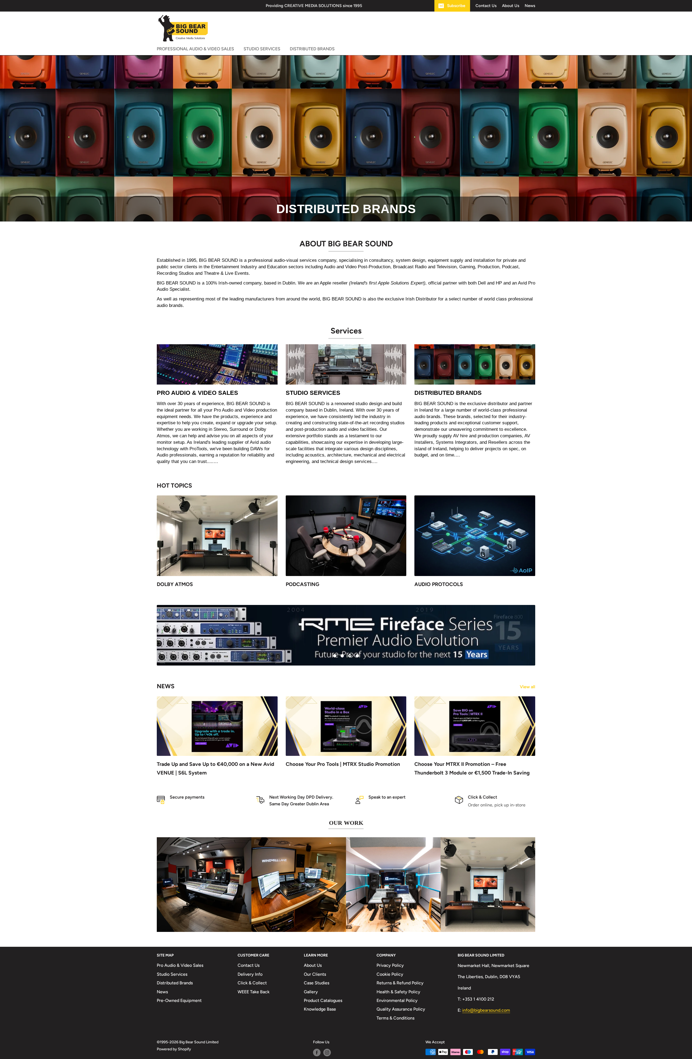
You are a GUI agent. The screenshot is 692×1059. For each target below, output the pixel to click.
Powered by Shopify (174, 1049)
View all (528, 687)
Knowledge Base (320, 1009)
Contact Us (486, 5)
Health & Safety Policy (398, 992)
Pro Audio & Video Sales (180, 965)
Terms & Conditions (395, 1018)
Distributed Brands (175, 983)
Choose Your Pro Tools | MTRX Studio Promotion (343, 764)
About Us (510, 5)
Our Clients (315, 974)
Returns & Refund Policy (400, 983)
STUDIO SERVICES (262, 48)
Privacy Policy (390, 965)
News (530, 5)
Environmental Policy (397, 1000)
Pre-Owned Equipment (179, 1000)
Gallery (311, 992)
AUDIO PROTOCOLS (438, 584)
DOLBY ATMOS (175, 584)
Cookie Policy (390, 974)
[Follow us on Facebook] (317, 1053)
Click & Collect (252, 983)
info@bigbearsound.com (486, 1010)
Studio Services (172, 974)
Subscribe (456, 5)
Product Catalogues (323, 1000)
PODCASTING (302, 584)
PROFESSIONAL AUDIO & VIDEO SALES (195, 48)
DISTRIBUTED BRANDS (312, 48)
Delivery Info (250, 974)
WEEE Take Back (254, 992)
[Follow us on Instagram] (327, 1053)
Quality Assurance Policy (401, 1009)
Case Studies (316, 983)
